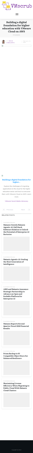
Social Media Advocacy (9, 222)
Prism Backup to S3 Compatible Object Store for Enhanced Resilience (15, 355)
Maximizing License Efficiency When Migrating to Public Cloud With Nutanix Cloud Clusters (16, 387)
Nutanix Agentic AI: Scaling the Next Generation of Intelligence (15, 261)
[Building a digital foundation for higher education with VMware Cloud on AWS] (16, 108)
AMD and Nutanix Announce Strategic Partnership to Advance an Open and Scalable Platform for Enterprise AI (15, 294)
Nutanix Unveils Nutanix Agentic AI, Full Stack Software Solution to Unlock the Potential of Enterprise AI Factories (16, 229)
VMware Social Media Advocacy (16, 201)
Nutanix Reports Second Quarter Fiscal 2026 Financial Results (16, 326)
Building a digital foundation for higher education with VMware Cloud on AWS (16, 26)
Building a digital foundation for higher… (16, 180)
